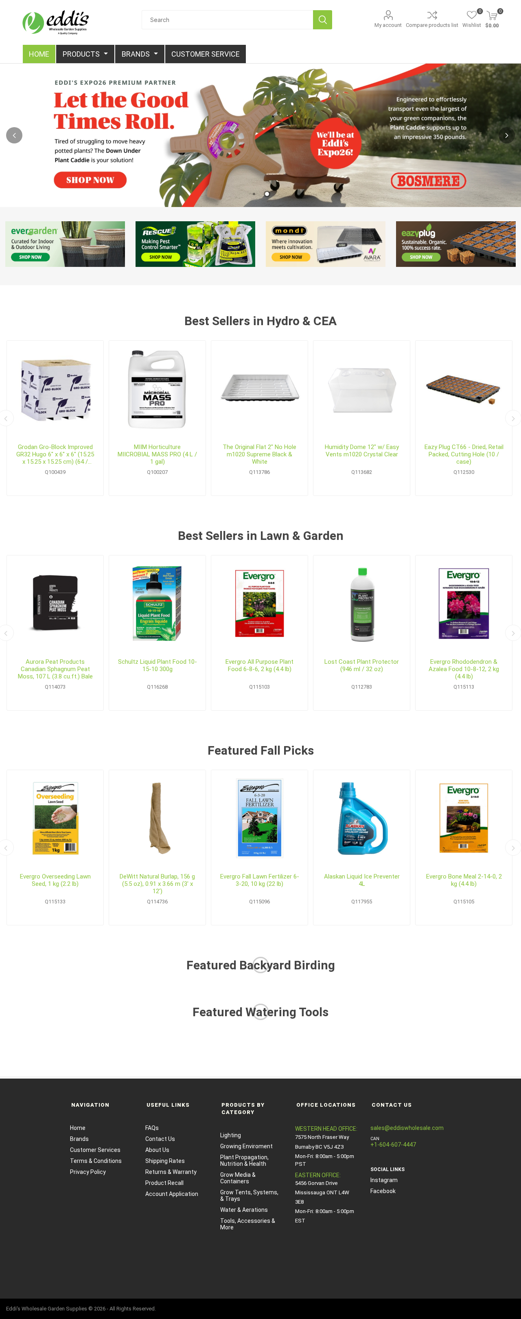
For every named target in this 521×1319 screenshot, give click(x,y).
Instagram (384, 1180)
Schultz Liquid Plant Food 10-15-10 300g (157, 665)
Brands (79, 1139)
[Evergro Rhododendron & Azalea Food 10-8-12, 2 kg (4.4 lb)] (464, 603)
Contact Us (160, 1139)
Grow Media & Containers (238, 1178)
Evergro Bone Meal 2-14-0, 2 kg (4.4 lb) (464, 880)
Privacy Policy (88, 1172)
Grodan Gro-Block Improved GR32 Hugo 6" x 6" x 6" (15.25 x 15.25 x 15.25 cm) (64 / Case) (55, 454)
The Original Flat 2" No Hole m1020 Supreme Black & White (259, 454)
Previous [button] (14, 135)
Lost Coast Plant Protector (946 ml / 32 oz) (361, 665)
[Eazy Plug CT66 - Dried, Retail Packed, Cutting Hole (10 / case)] (464, 389)
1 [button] (254, 194)
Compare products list (432, 25)
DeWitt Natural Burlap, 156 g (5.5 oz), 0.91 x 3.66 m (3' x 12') (157, 884)
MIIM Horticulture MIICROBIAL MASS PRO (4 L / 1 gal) (157, 454)
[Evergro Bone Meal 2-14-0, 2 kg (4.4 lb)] (464, 818)
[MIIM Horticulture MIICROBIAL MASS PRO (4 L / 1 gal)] (157, 389)
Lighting (230, 1135)
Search (322, 19)
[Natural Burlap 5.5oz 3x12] (157, 818)
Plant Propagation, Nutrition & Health (244, 1160)
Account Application (171, 1194)
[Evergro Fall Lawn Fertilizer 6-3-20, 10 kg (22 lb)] (259, 818)
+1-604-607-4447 (393, 1144)
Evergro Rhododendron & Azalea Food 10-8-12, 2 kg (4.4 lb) (464, 669)
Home (77, 1128)
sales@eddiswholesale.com (407, 1128)
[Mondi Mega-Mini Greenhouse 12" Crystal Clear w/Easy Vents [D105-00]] (361, 389)
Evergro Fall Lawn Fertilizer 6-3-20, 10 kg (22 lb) (259, 880)
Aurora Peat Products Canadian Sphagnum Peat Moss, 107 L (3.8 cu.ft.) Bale (55, 669)
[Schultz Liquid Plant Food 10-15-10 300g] (157, 603)
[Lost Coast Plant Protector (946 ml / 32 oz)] (361, 603)
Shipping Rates (165, 1161)
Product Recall (164, 1183)
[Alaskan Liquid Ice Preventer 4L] (361, 818)
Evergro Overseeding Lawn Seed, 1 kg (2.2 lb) (55, 880)
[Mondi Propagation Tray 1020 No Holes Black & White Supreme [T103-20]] (259, 389)
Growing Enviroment (246, 1146)
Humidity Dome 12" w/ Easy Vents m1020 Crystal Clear (362, 450)
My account (388, 25)
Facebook (383, 1191)
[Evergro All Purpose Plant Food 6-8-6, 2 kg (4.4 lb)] (259, 603)
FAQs (152, 1128)
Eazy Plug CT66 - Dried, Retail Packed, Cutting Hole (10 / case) (464, 454)
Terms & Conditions (96, 1161)
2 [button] (267, 194)
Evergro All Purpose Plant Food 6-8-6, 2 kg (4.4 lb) (259, 665)
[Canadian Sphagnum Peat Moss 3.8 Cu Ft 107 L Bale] (55, 603)
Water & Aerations (244, 1210)
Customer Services (95, 1150)
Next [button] (507, 135)
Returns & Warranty (171, 1172)
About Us (157, 1150)
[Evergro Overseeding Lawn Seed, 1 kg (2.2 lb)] (55, 818)
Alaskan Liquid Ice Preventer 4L (362, 880)
